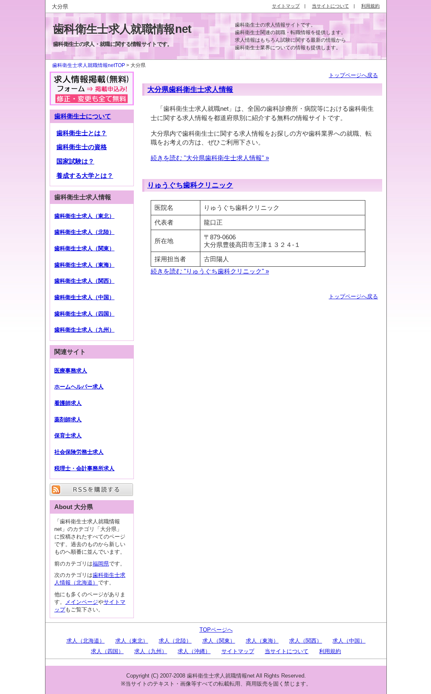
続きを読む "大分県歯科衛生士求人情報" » (210, 157)
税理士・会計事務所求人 (84, 468)
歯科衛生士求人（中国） (84, 297)
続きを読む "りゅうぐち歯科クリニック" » (210, 271)
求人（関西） (305, 641)
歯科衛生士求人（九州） (84, 330)
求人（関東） (218, 641)
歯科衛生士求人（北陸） (84, 232)
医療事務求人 (70, 370)
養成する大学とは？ (84, 175)
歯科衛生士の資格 (81, 147)
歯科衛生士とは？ (81, 133)
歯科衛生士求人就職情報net (122, 29)
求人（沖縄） (194, 651)
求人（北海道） (86, 641)
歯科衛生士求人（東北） (84, 216)
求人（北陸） (175, 641)
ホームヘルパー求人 (79, 386)
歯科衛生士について (82, 116)
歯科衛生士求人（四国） (84, 314)
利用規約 (330, 651)
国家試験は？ (75, 161)
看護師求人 (68, 403)
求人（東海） (262, 641)
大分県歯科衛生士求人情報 (190, 89)
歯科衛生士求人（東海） (84, 265)
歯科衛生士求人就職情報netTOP (88, 65)
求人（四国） (107, 651)
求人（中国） (349, 641)
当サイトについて (287, 651)
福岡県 (101, 563)
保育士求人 (68, 435)
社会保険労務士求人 (79, 452)
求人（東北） (131, 641)
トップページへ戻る (353, 75)
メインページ (81, 602)
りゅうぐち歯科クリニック (190, 185)
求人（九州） (150, 651)
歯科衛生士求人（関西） (84, 281)
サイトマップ (237, 651)
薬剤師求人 (68, 419)
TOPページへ (216, 630)
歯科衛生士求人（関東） (84, 248)
